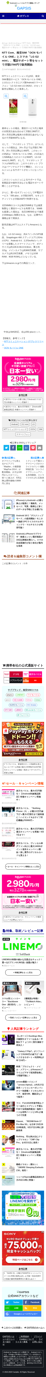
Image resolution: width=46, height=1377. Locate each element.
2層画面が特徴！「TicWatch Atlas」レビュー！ (33, 1001)
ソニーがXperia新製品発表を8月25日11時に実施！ (30, 1178)
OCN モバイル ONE (13, 348)
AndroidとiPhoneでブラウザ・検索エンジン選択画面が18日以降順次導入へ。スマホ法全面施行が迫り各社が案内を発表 (29, 540)
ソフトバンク (16, 680)
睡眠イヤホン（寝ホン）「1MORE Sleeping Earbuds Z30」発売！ (29, 1167)
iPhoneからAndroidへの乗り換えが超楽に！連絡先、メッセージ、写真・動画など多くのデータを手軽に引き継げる (29, 504)
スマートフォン (15, 43)
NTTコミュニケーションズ (15, 429)
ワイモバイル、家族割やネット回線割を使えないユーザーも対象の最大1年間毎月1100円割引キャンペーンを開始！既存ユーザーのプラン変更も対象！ (23, 768)
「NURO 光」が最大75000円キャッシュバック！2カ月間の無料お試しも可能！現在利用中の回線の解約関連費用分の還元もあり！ (22, 1276)
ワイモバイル (33, 695)
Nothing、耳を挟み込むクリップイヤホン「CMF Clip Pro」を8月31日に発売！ (29, 1139)
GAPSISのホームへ (36, 1327)
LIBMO (19, 710)
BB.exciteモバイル (33, 710)
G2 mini (25, 424)
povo (8, 700)
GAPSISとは (8, 1336)
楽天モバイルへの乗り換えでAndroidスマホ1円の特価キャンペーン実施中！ (22, 400)
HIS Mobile (31, 705)
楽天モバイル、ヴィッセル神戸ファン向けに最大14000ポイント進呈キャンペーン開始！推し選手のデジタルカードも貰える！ (29, 849)
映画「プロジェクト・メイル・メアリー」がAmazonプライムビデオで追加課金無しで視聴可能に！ (29, 1071)
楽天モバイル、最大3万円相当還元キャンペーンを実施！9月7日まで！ (30, 832)
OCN (33, 429)
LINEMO (20, 695)
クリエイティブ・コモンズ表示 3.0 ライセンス (23, 1358)
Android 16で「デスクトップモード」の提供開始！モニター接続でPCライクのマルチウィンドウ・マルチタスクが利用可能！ (30, 521)
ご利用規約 (24, 1336)
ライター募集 (21, 1342)
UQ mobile (18, 700)
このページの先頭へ (13, 1327)
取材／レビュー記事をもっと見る (23, 1018)
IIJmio (28, 700)
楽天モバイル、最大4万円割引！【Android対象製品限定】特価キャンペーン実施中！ (22, 408)
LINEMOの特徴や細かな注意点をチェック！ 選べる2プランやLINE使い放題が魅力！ (22, 961)
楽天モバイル (35, 674)
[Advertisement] (23, 33)
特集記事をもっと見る (24, 972)
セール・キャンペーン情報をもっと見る (24, 867)
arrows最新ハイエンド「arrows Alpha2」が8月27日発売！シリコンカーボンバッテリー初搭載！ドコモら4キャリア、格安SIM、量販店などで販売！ (30, 1089)
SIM (40, 429)
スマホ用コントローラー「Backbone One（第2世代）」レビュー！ (11, 1003)
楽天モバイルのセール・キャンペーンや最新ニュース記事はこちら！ (22, 918)
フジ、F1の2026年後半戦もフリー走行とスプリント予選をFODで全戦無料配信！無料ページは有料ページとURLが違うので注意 (30, 1109)
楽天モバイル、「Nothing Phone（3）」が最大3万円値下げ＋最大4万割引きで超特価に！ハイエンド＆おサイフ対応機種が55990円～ (30, 814)
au (35, 680)
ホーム (4, 43)
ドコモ (16, 674)
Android (14, 424)
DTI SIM (8, 710)
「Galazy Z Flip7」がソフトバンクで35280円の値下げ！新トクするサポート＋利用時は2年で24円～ (30, 1055)
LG (33, 424)
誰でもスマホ (23, 715)
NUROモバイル (16, 705)
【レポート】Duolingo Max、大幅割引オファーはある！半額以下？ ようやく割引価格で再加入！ (30, 1040)
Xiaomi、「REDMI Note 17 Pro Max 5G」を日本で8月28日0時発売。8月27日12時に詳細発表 (30, 1125)
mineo (37, 700)
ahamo (10, 695)
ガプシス (24, 16)
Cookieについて (26, 1339)
